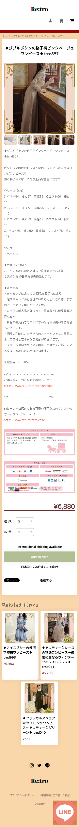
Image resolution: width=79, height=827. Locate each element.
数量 (8, 532)
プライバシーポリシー (22, 795)
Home (4, 36)
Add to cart (39, 557)
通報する (46, 580)
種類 (8, 521)
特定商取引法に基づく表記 (54, 795)
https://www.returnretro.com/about (28, 386)
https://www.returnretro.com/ (24, 420)
